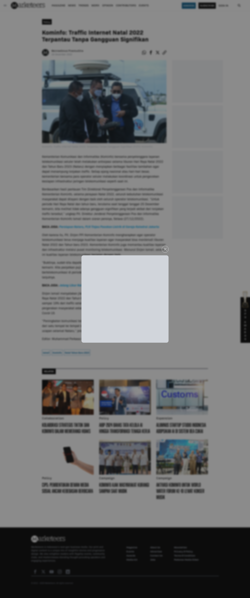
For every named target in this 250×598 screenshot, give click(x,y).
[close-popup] (165, 249)
